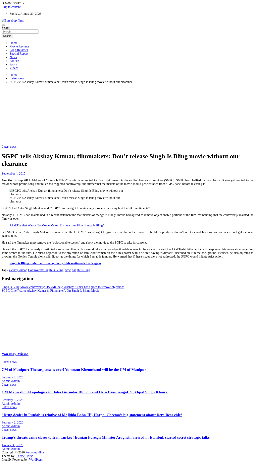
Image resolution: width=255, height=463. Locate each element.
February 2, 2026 (12, 422)
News (13, 57)
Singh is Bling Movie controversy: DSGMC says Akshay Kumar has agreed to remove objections (63, 287)
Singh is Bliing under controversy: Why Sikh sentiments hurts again (55, 263)
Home (13, 42)
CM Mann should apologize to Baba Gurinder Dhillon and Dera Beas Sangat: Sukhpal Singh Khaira (85, 392)
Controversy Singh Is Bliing (45, 270)
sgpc (68, 270)
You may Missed (15, 354)
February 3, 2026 (12, 377)
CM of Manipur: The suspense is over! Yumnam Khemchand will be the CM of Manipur (74, 369)
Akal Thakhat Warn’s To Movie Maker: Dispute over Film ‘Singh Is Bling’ (57, 225)
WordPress (36, 459)
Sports (14, 64)
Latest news (9, 146)
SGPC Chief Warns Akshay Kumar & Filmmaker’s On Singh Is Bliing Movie (50, 290)
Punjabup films (35, 452)
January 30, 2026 (12, 445)
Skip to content (11, 7)
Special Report (19, 53)
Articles (14, 60)
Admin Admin (11, 381)
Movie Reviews (19, 46)
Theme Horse (24, 456)
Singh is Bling (81, 270)
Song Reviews (19, 50)
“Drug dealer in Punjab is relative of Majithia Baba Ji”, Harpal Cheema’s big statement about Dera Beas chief (92, 415)
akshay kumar (17, 270)
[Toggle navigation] (3, 25)
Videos (14, 68)
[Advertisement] (127, 115)
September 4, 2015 (13, 173)
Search (6, 27)
